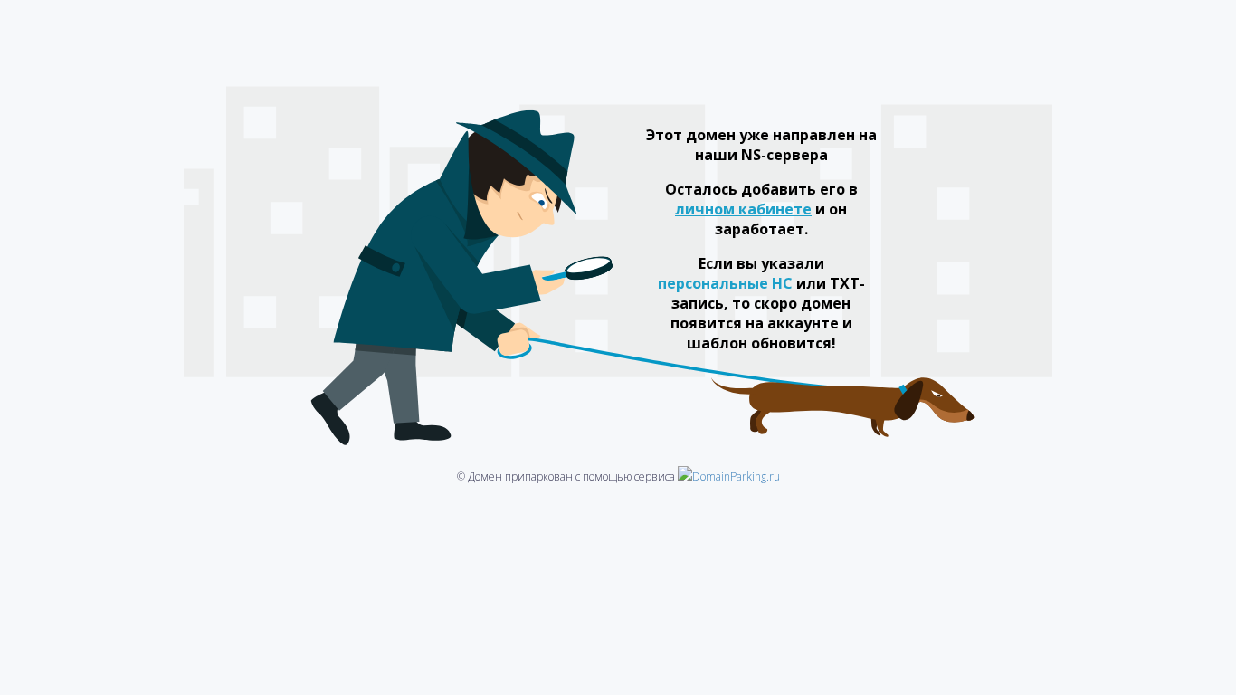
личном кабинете (743, 209)
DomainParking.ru (736, 476)
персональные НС (725, 283)
